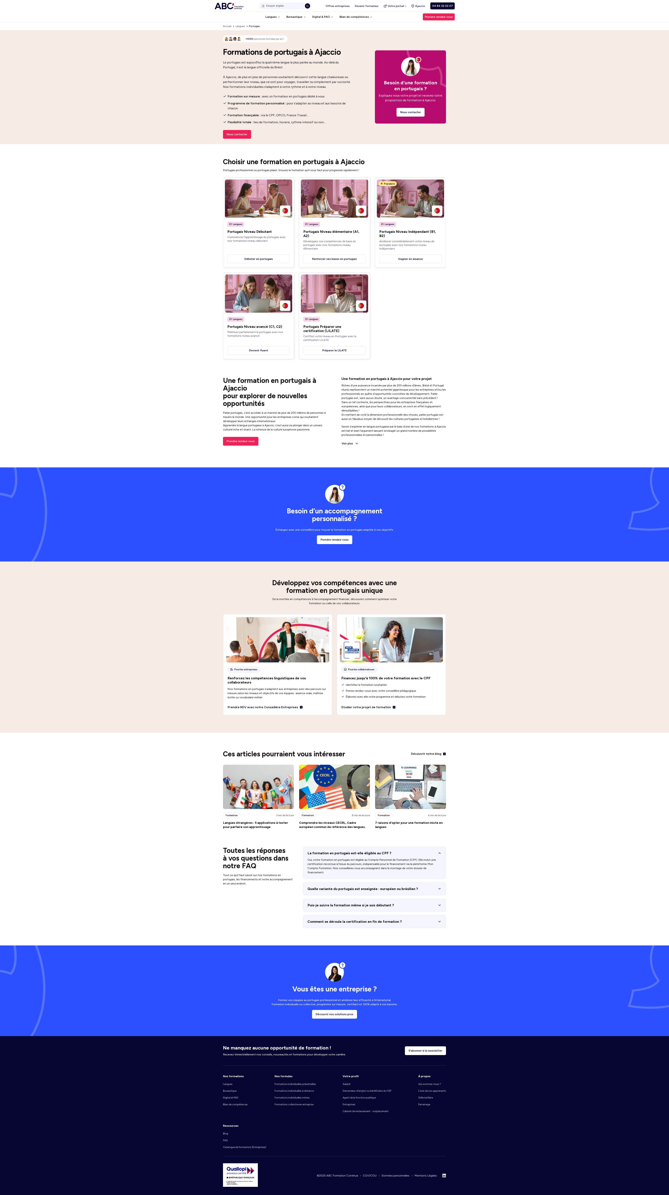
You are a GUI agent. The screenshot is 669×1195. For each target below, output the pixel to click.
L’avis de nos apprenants (432, 1090)
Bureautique (229, 1090)
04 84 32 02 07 (442, 5)
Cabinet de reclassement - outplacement (366, 1111)
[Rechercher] (307, 6)
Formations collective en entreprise (294, 1104)
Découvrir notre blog (426, 754)
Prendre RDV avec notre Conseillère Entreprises (263, 707)
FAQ (225, 1140)
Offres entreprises (338, 6)
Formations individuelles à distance (294, 1090)
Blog (225, 1133)
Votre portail (396, 6)
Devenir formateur (367, 6)
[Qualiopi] (240, 1186)
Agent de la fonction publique (359, 1097)
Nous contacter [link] (237, 134)
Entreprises (349, 1104)
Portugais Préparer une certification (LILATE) (322, 328)
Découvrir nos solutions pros (334, 1014)
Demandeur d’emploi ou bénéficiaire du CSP (367, 1090)
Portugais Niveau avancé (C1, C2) (254, 326)
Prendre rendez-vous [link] (439, 16)
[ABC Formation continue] (229, 6)
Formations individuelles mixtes (292, 1097)
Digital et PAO (230, 1097)
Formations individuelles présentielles (295, 1084)
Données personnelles (395, 1175)
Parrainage (424, 1104)
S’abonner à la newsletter (425, 1050)
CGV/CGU (369, 1175)
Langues (227, 1084)
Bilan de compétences (235, 1104)
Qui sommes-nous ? (429, 1084)
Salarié (346, 1084)
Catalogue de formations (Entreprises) (244, 1147)
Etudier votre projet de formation (366, 707)
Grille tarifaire (425, 1097)
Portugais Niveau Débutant (249, 232)
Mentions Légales (425, 1175)
